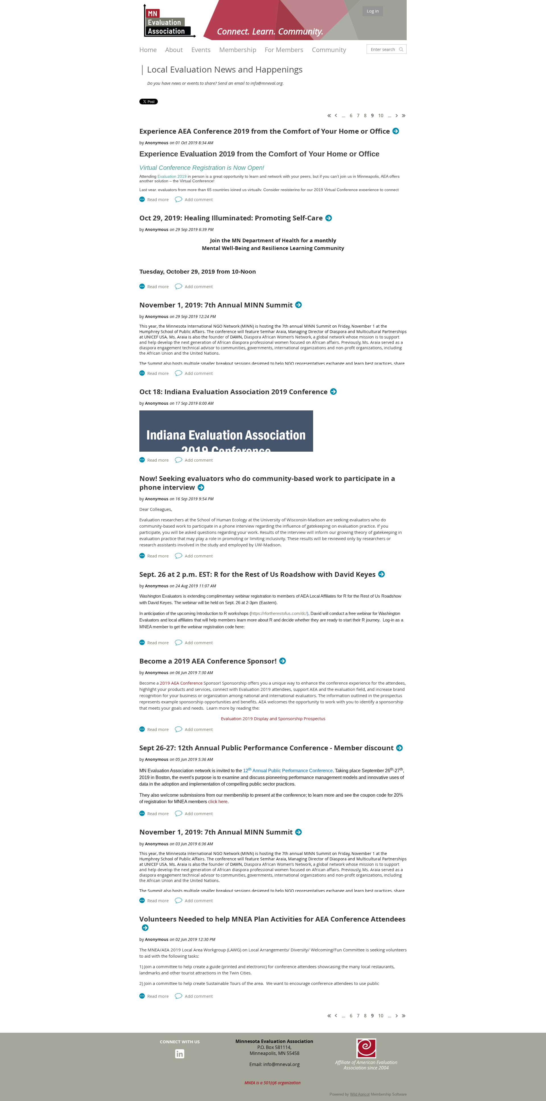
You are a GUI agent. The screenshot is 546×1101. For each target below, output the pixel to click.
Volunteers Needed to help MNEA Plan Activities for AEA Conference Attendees (272, 919)
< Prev (336, 115)
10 (380, 115)
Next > (397, 115)
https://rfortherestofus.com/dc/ (279, 613)
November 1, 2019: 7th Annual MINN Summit (216, 305)
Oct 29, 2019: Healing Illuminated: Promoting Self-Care (231, 218)
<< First (329, 115)
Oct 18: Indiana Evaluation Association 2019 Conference (233, 391)
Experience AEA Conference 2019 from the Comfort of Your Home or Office (264, 131)
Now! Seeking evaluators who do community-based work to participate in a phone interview (267, 483)
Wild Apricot (360, 1094)
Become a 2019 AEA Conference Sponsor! (208, 661)
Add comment (199, 199)
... (343, 115)
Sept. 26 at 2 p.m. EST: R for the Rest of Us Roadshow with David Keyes (257, 574)
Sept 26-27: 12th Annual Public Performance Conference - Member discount (266, 747)
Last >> (404, 115)
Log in (373, 11)
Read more (158, 199)
